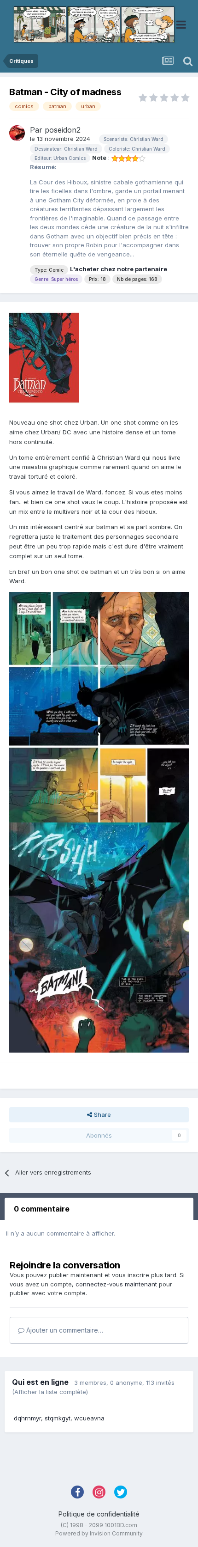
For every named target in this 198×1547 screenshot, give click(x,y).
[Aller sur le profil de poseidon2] (17, 133)
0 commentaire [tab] (42, 1208)
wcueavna (89, 1418)
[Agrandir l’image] (99, 706)
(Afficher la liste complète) (50, 1391)
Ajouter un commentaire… (63, 1330)
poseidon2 (63, 129)
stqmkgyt (57, 1418)
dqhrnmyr (27, 1418)
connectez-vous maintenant (116, 1284)
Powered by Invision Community (99, 1533)
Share (101, 1114)
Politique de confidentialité (99, 1514)
